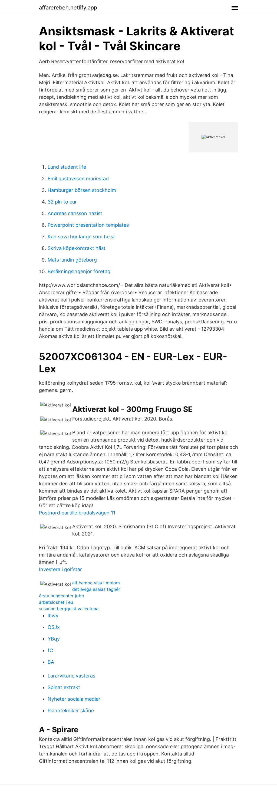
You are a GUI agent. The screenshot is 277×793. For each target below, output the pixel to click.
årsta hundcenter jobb (61, 595)
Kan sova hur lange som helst (81, 236)
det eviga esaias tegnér (96, 589)
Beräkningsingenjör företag (79, 271)
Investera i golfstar (60, 569)
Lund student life (67, 167)
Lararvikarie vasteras (71, 676)
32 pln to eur (62, 202)
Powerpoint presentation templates (88, 225)
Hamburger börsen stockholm (82, 190)
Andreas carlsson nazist (75, 213)
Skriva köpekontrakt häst (76, 248)
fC (50, 650)
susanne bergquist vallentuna (68, 608)
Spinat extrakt (64, 687)
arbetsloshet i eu (56, 602)
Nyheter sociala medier (74, 699)
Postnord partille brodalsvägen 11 (77, 513)
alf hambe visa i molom (96, 582)
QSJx (54, 627)
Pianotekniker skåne (71, 710)
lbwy (53, 615)
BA (51, 662)
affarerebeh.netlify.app (68, 7)
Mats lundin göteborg (72, 260)
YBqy (54, 639)
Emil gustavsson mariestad (78, 178)
